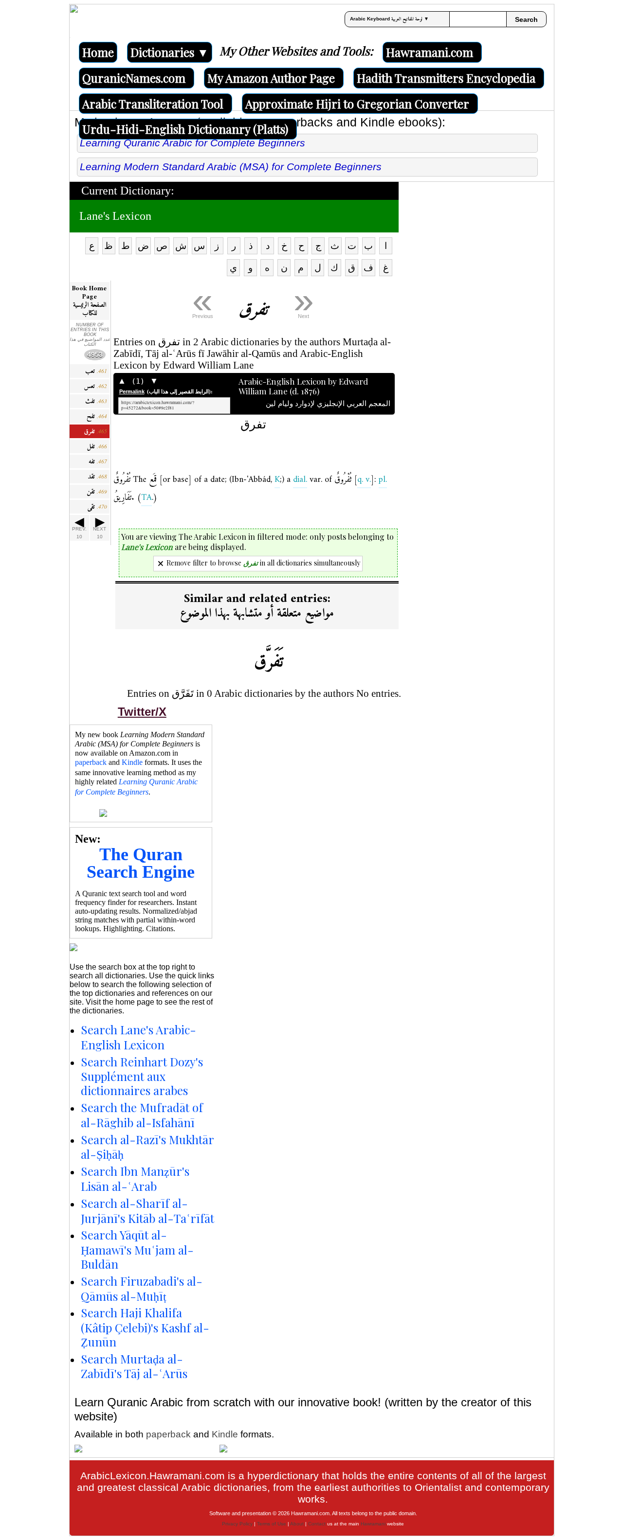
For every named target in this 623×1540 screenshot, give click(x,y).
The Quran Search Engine (141, 863)
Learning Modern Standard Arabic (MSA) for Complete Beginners (231, 166)
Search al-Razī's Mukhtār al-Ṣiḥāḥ (147, 1147)
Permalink (132, 391)
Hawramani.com (429, 52)
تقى (97, 507)
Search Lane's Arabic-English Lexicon (138, 1037)
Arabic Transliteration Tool (152, 103)
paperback (91, 762)
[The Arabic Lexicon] (74, 21)
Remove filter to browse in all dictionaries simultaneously (263, 562)
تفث (96, 401)
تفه (98, 462)
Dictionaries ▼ (169, 52)
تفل (97, 447)
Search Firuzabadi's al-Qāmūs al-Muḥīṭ (141, 1288)
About (297, 1523)
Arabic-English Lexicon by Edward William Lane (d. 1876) (314, 386)
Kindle (132, 762)
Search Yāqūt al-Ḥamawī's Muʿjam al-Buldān (137, 1249)
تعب (96, 371)
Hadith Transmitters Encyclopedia (446, 78)
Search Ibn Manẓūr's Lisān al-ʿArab (135, 1178)
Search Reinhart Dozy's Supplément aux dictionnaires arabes (142, 1076)
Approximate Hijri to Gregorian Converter (357, 103)
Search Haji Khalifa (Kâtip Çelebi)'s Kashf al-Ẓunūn (145, 1327)
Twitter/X (142, 711)
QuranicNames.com (133, 78)
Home (98, 52)
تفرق (95, 431)
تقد (97, 477)
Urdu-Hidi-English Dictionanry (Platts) (185, 129)
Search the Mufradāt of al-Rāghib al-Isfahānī (142, 1114)
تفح (97, 416)
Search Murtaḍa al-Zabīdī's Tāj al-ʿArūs (134, 1366)
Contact (317, 1523)
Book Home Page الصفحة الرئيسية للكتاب (89, 301)
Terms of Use (271, 1523)
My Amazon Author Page (271, 78)
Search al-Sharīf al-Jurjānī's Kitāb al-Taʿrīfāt (147, 1210)
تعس (95, 386)
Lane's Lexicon (115, 216)
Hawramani (373, 1523)
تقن (97, 492)
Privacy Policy (237, 1523)
